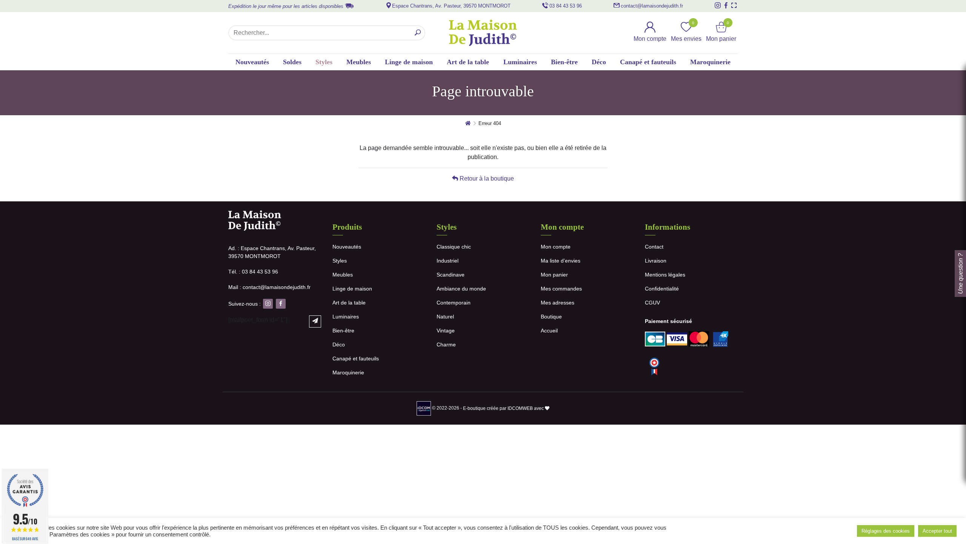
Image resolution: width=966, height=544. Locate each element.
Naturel (445, 317)
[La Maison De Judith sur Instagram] (718, 5)
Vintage (446, 331)
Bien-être (564, 62)
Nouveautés (252, 62)
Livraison (655, 261)
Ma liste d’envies (560, 261)
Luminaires (520, 62)
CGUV (652, 303)
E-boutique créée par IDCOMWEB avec (504, 408)
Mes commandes (561, 289)
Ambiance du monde (461, 289)
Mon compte (556, 247)
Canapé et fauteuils (648, 62)
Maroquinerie (710, 62)
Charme (446, 345)
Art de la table (468, 62)
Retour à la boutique (486, 178)
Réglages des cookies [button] (885, 531)
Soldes (292, 62)
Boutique (551, 317)
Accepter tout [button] (937, 531)
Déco (599, 62)
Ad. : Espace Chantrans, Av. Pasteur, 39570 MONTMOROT (272, 252)
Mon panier (554, 275)
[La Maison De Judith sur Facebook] (726, 5)
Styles (323, 62)
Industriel (447, 261)
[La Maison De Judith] (483, 33)
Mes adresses (557, 303)
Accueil (549, 331)
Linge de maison (409, 62)
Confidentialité (662, 289)
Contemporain (454, 303)
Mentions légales (665, 275)
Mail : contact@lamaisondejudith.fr (269, 287)
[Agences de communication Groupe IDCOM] (424, 408)
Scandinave (451, 275)
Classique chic (454, 247)
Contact (654, 247)
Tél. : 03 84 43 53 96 (253, 272)
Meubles (358, 62)
